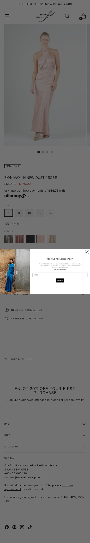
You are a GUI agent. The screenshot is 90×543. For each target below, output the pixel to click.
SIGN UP (60, 280)
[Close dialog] (87, 252)
